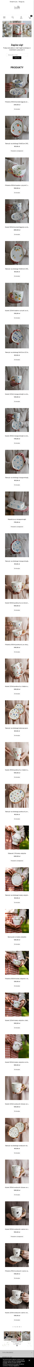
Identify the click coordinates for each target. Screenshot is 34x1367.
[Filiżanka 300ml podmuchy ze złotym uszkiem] (17, 629)
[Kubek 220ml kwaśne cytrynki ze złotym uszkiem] (17, 295)
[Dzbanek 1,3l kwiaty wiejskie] (17, 837)
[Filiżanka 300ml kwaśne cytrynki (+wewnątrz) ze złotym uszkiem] (17, 169)
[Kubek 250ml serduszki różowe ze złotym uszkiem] (17, 1171)
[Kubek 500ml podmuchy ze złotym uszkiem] (17, 587)
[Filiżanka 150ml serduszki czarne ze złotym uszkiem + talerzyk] (17, 1255)
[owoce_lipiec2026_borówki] (17, 29)
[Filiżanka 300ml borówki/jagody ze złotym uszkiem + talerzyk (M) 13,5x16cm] (17, 86)
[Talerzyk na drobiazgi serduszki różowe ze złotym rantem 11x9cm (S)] (17, 1130)
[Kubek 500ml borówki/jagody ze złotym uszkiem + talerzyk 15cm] (17, 211)
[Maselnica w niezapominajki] (17, 503)
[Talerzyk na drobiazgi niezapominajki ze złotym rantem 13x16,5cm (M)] (17, 462)
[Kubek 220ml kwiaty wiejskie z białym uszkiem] (17, 1004)
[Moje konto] (21, 17)
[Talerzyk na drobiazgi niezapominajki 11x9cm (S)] (17, 545)
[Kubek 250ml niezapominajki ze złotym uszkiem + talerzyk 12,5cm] (17, 420)
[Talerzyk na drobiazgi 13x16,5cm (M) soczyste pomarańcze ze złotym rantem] (17, 128)
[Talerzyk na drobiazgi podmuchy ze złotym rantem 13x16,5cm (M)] (17, 796)
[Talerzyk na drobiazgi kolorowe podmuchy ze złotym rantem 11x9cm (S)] (17, 712)
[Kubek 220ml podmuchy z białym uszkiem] (17, 670)
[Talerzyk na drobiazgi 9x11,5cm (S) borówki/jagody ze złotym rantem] (17, 336)
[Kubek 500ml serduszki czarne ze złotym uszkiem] (17, 1213)
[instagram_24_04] (17, 1338)
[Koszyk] (29, 17)
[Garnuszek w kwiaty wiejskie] (17, 921)
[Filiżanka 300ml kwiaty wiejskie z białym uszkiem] (17, 963)
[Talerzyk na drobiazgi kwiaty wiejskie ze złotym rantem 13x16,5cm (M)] (17, 879)
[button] (4, 17)
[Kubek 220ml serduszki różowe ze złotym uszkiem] (17, 1088)
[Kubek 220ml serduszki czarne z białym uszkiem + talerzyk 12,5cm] (17, 1297)
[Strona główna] (17, 7)
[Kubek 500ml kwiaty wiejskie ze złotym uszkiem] (17, 1046)
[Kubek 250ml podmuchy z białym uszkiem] (17, 754)
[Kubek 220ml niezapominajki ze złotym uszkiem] (17, 378)
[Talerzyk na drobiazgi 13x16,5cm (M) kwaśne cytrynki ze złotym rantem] (17, 253)
